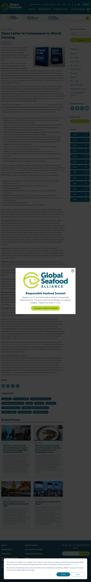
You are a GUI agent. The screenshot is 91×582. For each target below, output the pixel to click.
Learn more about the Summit (45, 308)
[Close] (72, 270)
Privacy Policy (74, 564)
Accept (63, 574)
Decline (78, 574)
